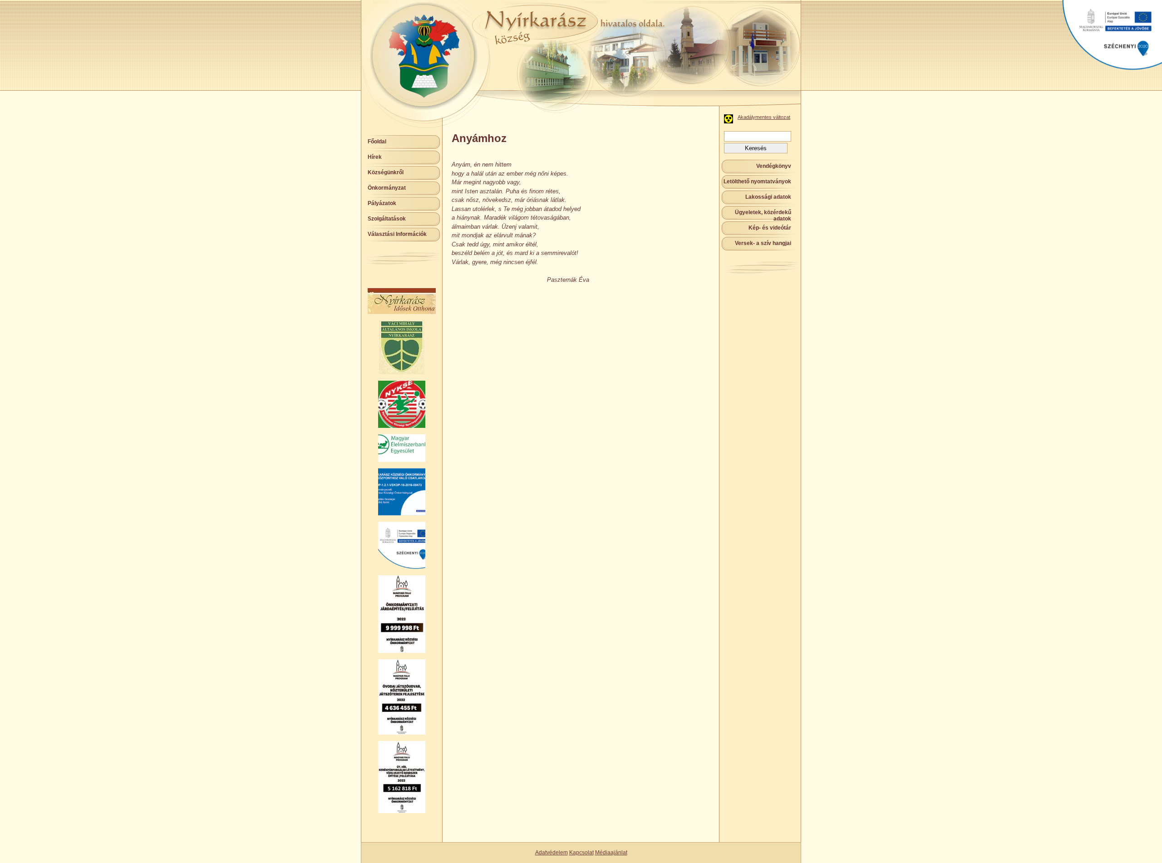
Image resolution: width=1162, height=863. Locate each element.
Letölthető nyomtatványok (757, 181)
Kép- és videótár (769, 228)
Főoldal (377, 141)
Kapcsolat (581, 852)
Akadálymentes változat (764, 117)
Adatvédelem (551, 852)
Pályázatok (382, 203)
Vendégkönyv (773, 166)
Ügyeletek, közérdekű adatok (763, 215)
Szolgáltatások (387, 219)
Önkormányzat (387, 188)
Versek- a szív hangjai (763, 243)
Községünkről (386, 172)
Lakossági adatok (768, 197)
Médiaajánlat (611, 852)
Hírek (375, 157)
